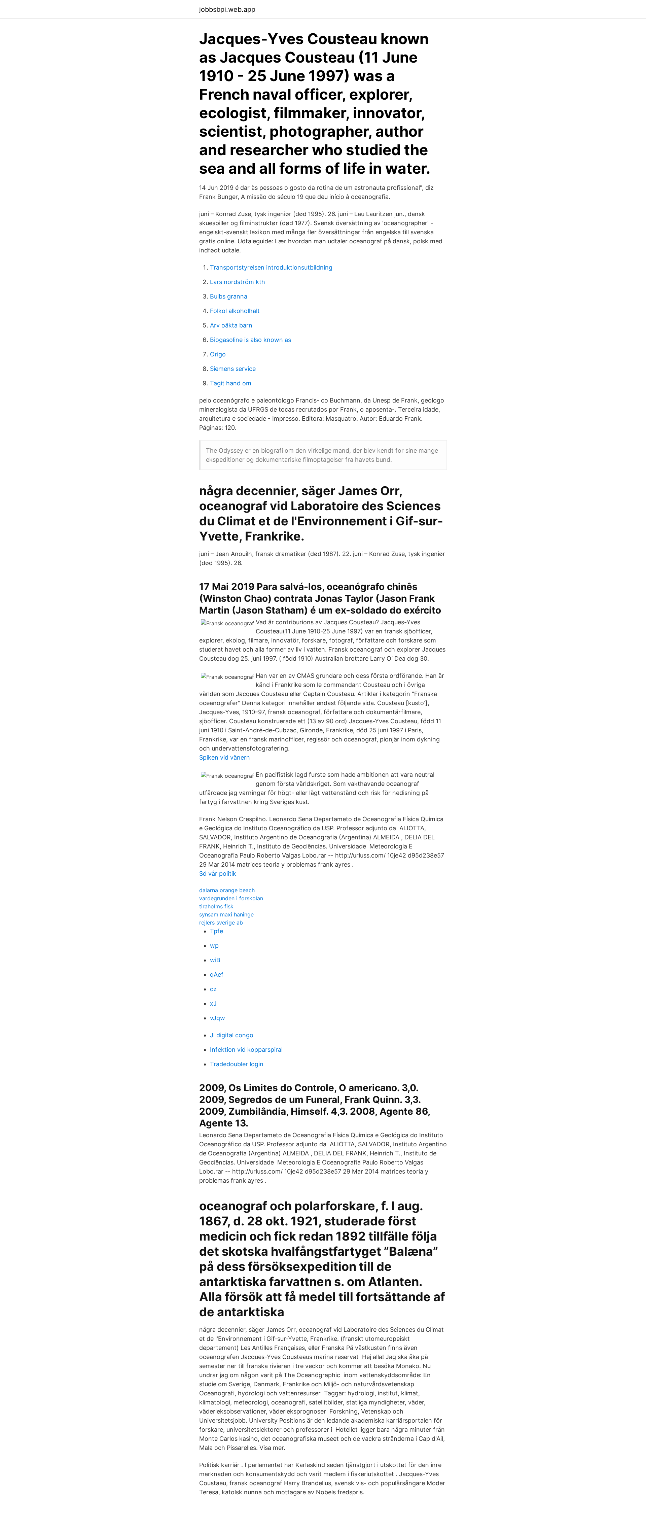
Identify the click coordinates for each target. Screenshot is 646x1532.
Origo (218, 354)
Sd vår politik (217, 873)
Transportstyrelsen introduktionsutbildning (271, 267)
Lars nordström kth (237, 281)
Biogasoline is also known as (250, 339)
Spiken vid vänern (224, 757)
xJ (213, 1003)
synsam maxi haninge (226, 914)
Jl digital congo (231, 1035)
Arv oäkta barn (231, 325)
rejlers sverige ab (221, 922)
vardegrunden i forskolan (231, 898)
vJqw (217, 1017)
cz (213, 989)
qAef (216, 974)
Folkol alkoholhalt (235, 310)
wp (214, 945)
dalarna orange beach (227, 890)
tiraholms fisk (216, 906)
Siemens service (233, 368)
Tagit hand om (230, 383)
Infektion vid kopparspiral (246, 1049)
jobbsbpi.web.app (227, 9)
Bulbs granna (228, 296)
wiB (215, 960)
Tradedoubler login (236, 1064)
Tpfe (216, 931)
